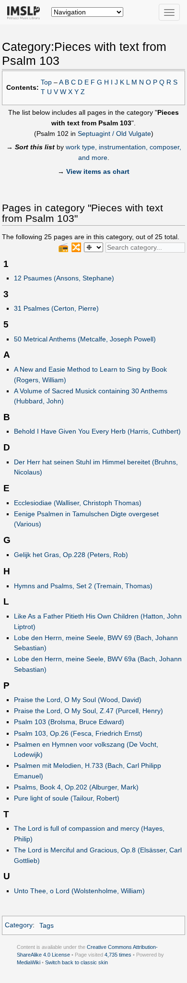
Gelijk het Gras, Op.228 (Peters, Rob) (71, 554)
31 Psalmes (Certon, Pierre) (56, 308)
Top (46, 82)
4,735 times (118, 955)
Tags (46, 925)
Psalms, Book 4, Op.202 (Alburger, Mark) (76, 787)
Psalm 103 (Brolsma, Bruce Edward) (69, 722)
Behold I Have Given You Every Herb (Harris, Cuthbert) (97, 431)
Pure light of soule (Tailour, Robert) (66, 798)
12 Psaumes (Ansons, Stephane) (64, 278)
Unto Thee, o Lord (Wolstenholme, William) (79, 891)
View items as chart (97, 171)
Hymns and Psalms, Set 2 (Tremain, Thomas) (83, 586)
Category (19, 925)
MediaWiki (28, 962)
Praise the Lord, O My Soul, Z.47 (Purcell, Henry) (88, 711)
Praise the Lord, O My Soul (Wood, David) (77, 700)
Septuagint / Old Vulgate (114, 133)
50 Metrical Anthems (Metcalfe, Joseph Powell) (85, 339)
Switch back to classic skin (76, 962)
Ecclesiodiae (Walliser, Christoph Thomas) (77, 503)
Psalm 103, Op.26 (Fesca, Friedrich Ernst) (78, 733)
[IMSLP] (25, 12)
